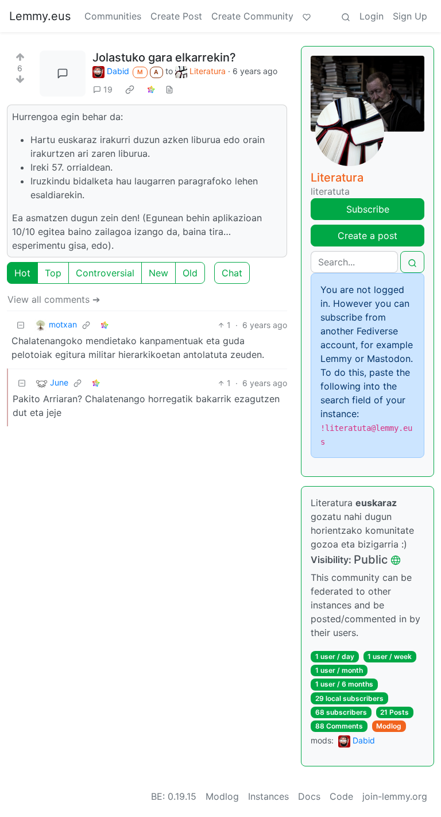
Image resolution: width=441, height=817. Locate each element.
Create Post (176, 16)
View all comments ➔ (53, 299)
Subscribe (367, 209)
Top (53, 273)
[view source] (169, 89)
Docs (309, 796)
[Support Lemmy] (306, 16)
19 (108, 89)
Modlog (388, 726)
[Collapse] (20, 325)
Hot (22, 273)
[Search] (345, 16)
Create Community (252, 16)
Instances (268, 796)
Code (341, 796)
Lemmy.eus (40, 16)
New (158, 273)
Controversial (105, 273)
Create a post (367, 235)
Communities (112, 16)
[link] (130, 89)
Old (190, 273)
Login (371, 16)
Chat (232, 273)
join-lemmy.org (394, 796)
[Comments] (63, 74)
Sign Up (410, 16)
